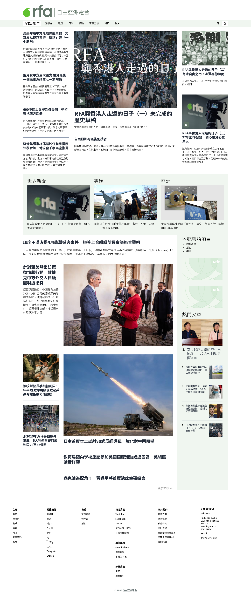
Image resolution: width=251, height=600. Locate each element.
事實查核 (94, 23)
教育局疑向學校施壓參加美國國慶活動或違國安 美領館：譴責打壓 (117, 459)
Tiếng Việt (51, 551)
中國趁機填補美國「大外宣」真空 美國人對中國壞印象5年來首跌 (192, 226)
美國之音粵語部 (165, 537)
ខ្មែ (48, 537)
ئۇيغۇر (49, 546)
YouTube (119, 514)
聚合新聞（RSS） (124, 528)
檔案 (188, 251)
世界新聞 (36, 180)
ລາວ (49, 532)
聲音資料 (17, 537)
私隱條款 (162, 523)
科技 (106, 23)
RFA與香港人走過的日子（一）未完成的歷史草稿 (123, 116)
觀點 (81, 23)
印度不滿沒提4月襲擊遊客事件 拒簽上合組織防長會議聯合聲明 (81, 242)
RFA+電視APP (122, 547)
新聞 (15, 514)
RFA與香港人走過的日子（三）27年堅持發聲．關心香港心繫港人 (204, 137)
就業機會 (162, 518)
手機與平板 (121, 556)
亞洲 (166, 180)
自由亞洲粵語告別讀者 (90, 139)
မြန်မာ (49, 523)
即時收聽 (191, 244)
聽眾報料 (119, 575)
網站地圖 (162, 541)
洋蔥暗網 (119, 552)
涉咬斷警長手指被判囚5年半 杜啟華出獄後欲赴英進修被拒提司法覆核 (41, 389)
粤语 (49, 518)
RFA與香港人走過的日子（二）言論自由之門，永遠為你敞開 (204, 72)
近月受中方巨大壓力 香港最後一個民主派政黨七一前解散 (44, 77)
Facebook (120, 518)
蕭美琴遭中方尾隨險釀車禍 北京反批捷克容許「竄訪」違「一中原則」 (45, 37)
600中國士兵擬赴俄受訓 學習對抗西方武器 (45, 111)
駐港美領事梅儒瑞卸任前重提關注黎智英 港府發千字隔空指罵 (45, 146)
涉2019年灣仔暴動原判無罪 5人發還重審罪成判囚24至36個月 (40, 440)
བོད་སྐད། (50, 541)
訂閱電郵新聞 (122, 532)
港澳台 (48, 23)
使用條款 (162, 528)
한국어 (50, 528)
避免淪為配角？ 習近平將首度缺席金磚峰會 (104, 478)
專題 (60, 23)
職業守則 (162, 514)
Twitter (119, 523)
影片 (117, 23)
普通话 (50, 514)
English (50, 555)
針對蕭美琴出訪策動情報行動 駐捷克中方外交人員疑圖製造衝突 (39, 275)
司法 (70, 23)
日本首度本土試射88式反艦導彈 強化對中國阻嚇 (109, 441)
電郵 (117, 571)
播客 (188, 247)
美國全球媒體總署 (167, 532)
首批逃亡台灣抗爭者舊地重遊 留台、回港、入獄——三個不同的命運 (124, 226)
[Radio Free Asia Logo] (56, 10)
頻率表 (84, 518)
